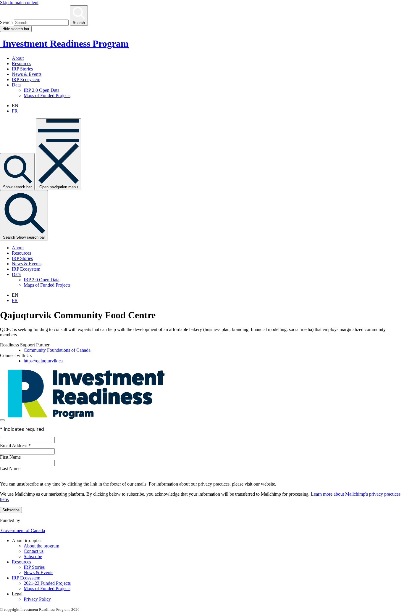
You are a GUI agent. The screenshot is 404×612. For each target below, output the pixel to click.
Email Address (15, 445)
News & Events (26, 74)
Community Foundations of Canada (57, 350)
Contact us (33, 551)
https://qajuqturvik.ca (43, 360)
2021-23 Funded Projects (47, 583)
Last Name (10, 468)
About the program (41, 545)
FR (15, 110)
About (18, 58)
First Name (10, 457)
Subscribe (33, 556)
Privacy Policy (37, 599)
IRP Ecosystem (26, 79)
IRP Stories (22, 68)
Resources (21, 63)
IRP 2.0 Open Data (41, 90)
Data (16, 84)
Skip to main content (19, 2)
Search (6, 22)
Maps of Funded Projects (47, 95)
